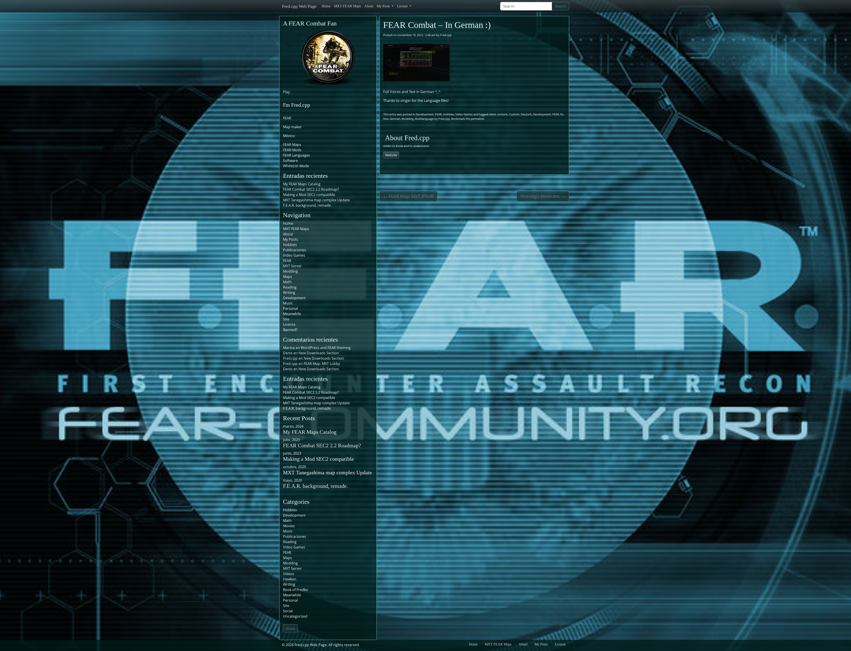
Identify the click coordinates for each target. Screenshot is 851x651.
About (368, 6)
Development (425, 114)
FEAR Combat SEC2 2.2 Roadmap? (311, 189)
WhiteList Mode (296, 165)
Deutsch (526, 114)
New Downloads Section (319, 353)
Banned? (290, 329)
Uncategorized (295, 616)
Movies (289, 525)
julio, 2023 (291, 439)
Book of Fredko (295, 589)
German (395, 119)
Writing (289, 292)
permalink (477, 119)
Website (391, 155)
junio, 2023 (292, 453)
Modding (408, 119)
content (502, 114)
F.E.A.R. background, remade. (307, 205)
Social (288, 610)
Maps (287, 276)
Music (288, 303)
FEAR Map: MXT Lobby (322, 363)
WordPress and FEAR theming (326, 347)
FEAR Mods (292, 149)
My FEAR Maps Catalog (301, 184)
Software (290, 160)
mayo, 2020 (292, 480)
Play (286, 91)
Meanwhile (292, 313)
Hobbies (448, 114)
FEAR (438, 114)
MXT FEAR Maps (347, 6)
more (290, 628)
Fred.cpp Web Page (299, 6)
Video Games (464, 114)
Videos (288, 573)
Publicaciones (294, 250)
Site (286, 319)
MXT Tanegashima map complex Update (316, 200)
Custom (514, 114)
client (492, 114)
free (385, 119)
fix (562, 114)
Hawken (289, 579)
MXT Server (292, 266)
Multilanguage (424, 119)
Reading (290, 287)
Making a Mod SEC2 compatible (309, 194)
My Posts (384, 6)
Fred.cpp (446, 35)
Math (287, 281)
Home (326, 6)
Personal (290, 308)
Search (560, 6)
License (403, 6)
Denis (288, 368)
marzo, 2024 (293, 426)
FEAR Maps (292, 144)
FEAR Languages (296, 155)
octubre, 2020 (294, 466)
